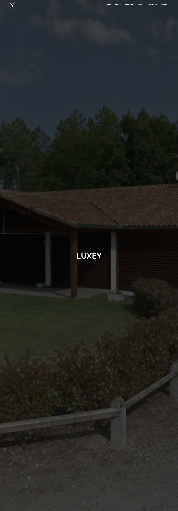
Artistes (140, 5)
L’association (152, 5)
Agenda (118, 5)
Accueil (108, 5)
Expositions (129, 5)
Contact (164, 5)
